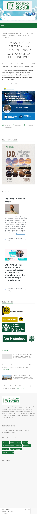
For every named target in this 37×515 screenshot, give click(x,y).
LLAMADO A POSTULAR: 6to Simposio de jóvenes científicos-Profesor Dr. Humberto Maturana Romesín (23, 377)
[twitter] (30, 14)
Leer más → (5, 369)
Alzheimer (5, 442)
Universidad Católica (8, 452)
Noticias (10, 127)
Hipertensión (26, 445)
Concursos (6, 350)
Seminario (5, 449)
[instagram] (27, 14)
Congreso (25, 442)
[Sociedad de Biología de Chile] (17, 6)
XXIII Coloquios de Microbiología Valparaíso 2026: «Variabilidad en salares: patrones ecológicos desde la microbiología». (23, 356)
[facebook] (33, 14)
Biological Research (15, 442)
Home (6, 127)
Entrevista (18, 445)
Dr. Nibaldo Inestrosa (8, 445)
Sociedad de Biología (15, 449)
